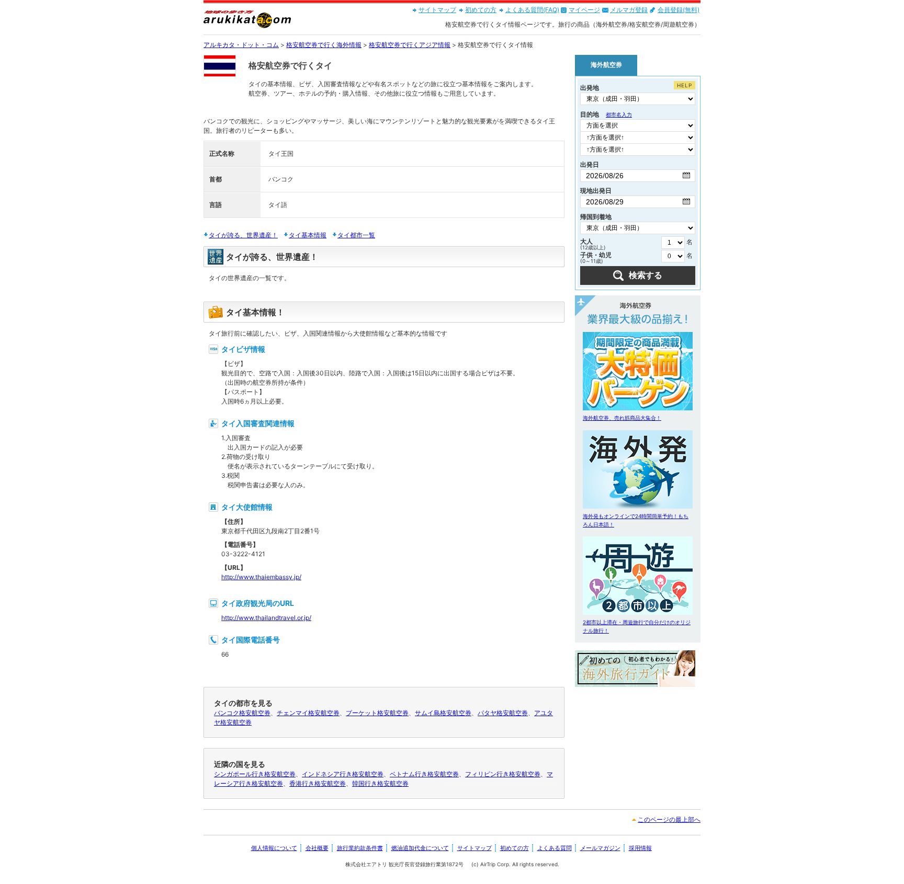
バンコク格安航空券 (242, 713)
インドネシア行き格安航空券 (342, 774)
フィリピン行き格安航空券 (502, 774)
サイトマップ (437, 10)
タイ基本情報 (307, 235)
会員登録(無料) (678, 10)
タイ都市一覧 (356, 235)
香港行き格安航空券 (317, 783)
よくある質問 (554, 848)
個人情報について (274, 848)
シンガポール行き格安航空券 (255, 774)
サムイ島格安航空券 (443, 713)
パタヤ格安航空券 (503, 713)
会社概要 (317, 848)
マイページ (584, 10)
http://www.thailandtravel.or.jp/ (266, 618)
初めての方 (480, 10)
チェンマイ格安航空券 (308, 713)
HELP (684, 85)
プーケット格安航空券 (377, 713)
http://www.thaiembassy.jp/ (261, 577)
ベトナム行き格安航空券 (424, 774)
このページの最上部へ (669, 819)
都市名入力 (619, 114)
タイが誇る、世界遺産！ (243, 235)
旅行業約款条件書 (360, 848)
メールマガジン (600, 848)
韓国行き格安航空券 (380, 783)
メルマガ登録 (629, 10)
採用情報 (640, 848)
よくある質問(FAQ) (532, 10)
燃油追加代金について (420, 848)
